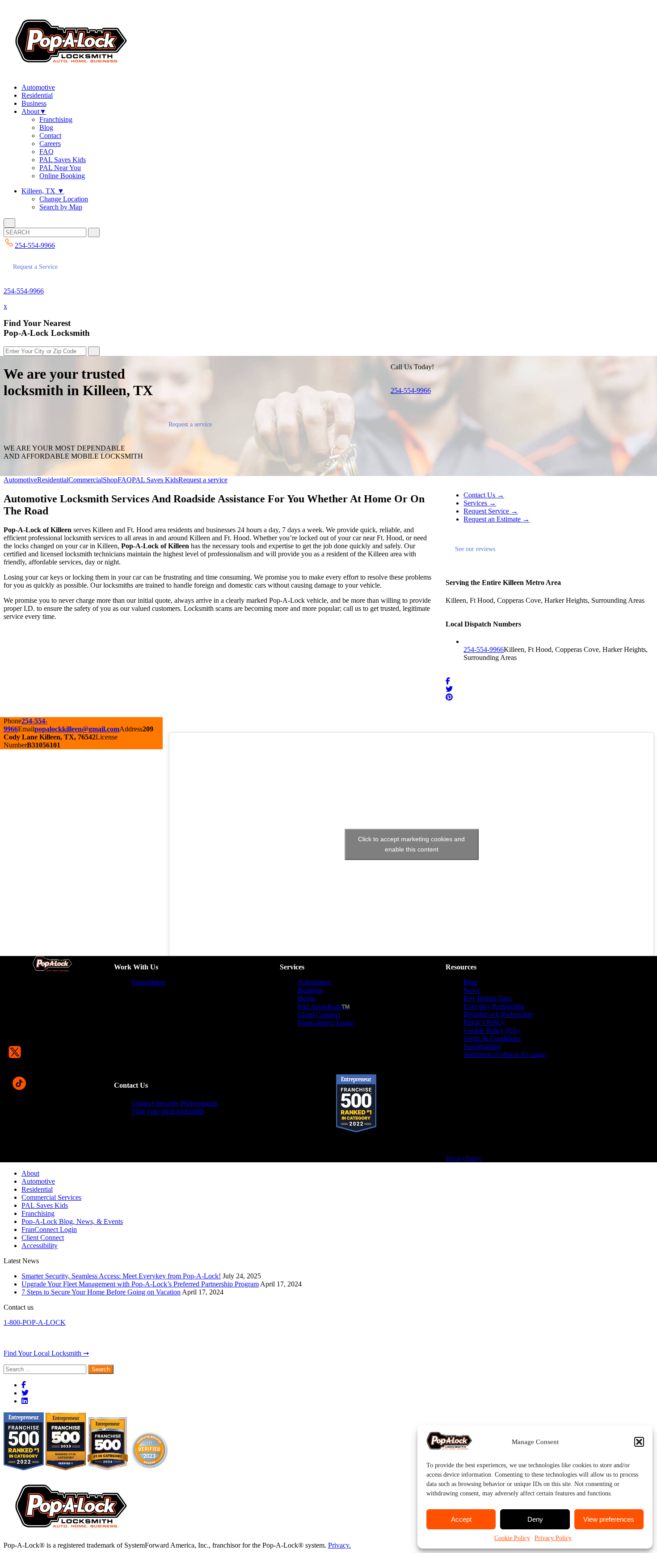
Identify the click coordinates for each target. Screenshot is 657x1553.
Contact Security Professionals (175, 1103)
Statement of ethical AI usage (504, 1054)
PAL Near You (60, 167)
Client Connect (319, 1015)
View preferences (608, 1519)
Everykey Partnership (493, 1006)
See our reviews (475, 549)
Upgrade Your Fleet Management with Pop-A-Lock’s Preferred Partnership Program (140, 1284)
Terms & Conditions (492, 1038)
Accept (461, 1519)
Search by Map (60, 207)
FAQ (46, 151)
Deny (535, 1519)
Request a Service (35, 266)
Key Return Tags (487, 998)
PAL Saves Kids (62, 159)
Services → (479, 503)
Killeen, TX (42, 191)
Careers (50, 143)
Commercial (85, 480)
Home (306, 998)
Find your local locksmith (168, 1111)
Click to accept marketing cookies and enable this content (411, 844)
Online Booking (62, 176)
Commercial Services (51, 1197)
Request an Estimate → (496, 519)
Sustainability (482, 1046)
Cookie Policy (512, 1538)
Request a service (190, 424)
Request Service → (490, 511)
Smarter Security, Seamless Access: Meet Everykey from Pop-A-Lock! (121, 1276)
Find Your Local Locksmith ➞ (46, 1353)
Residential (37, 95)
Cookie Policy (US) (491, 1030)
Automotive (38, 87)
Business (33, 103)
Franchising (55, 119)
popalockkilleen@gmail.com (76, 729)
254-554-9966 (24, 291)
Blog (46, 127)
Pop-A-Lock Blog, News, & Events (72, 1221)
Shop (110, 480)
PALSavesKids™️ (324, 1006)
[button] (639, 1441)
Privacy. (339, 1545)
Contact (50, 135)
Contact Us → (483, 495)
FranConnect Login (325, 1023)
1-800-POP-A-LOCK (35, 1322)
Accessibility (39, 1245)
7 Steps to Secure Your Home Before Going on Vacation (101, 1292)
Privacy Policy (553, 1538)
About (33, 111)
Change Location (63, 199)
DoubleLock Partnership (498, 1014)
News (471, 990)
